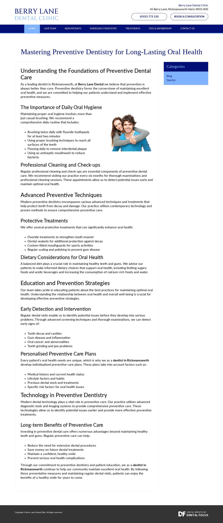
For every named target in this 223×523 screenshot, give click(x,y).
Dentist (171, 80)
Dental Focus (197, 515)
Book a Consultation (189, 16)
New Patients (73, 29)
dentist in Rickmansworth (55, 84)
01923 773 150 (149, 16)
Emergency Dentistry (103, 29)
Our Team (50, 29)
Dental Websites (195, 512)
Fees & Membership (160, 29)
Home (32, 29)
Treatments (132, 29)
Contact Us (187, 29)
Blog (169, 76)
